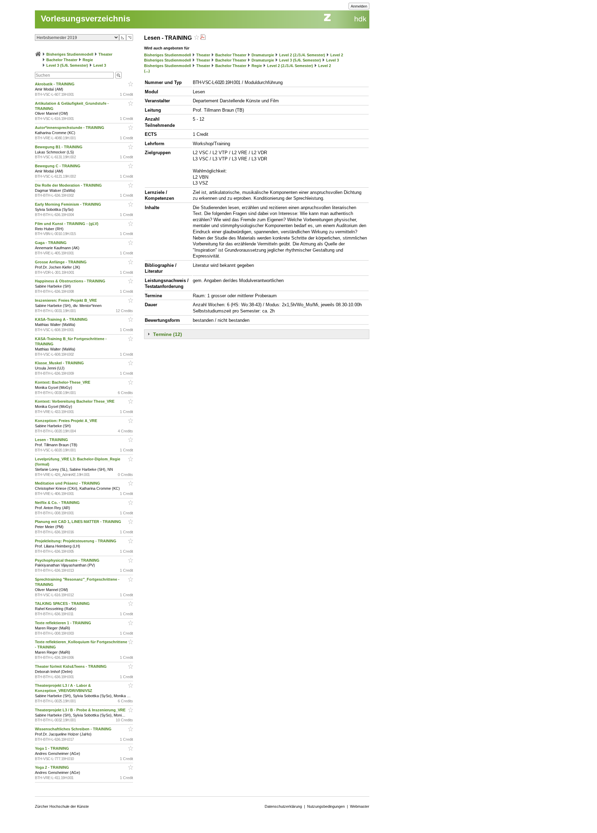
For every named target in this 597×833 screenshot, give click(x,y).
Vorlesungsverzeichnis (85, 18)
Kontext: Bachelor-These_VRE (63, 382)
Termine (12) (167, 334)
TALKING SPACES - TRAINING (63, 603)
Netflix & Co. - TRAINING (58, 502)
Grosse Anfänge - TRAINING (61, 262)
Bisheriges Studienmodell (69, 54)
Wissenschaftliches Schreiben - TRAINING (74, 729)
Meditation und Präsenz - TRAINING (68, 483)
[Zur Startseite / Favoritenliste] (38, 54)
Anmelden (359, 6)
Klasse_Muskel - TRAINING (60, 363)
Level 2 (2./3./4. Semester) (302, 55)
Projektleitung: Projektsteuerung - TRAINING (76, 541)
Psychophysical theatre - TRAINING (68, 560)
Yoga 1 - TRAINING (52, 748)
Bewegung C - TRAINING (58, 166)
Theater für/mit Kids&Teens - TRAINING (71, 666)
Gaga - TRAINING (51, 243)
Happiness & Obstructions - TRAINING (70, 281)
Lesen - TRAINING (52, 440)
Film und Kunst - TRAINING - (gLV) (67, 224)
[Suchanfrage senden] (118, 75)
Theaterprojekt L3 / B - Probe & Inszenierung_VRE (80, 710)
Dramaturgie (263, 55)
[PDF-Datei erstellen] (203, 38)
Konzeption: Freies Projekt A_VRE (66, 421)
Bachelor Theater (61, 60)
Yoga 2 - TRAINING (52, 767)
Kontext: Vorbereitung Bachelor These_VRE (75, 401)
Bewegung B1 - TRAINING (59, 147)
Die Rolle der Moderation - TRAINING (69, 185)
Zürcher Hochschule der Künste (62, 806)
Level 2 (336, 55)
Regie (88, 60)
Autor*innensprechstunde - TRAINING (70, 127)
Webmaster (359, 806)
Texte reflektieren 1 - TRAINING (63, 623)
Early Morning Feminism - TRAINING (68, 204)
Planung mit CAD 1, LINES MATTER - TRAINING (78, 522)
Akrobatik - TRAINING (55, 84)
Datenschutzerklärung (283, 806)
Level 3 (99, 65)
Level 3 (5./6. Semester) (67, 65)
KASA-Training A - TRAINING (62, 319)
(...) (147, 71)
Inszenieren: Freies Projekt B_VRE (66, 300)
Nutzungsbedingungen (326, 806)
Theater (105, 54)
